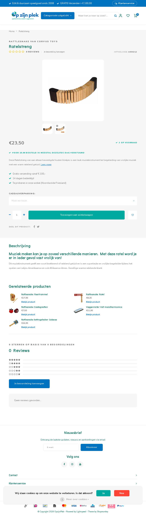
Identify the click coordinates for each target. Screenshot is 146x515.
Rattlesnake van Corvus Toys (33, 41)
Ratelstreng (24, 31)
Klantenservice (126, 3)
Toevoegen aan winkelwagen (76, 214)
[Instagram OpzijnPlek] (72, 464)
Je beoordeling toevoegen (54, 52)
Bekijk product (28, 302)
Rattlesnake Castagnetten (34, 306)
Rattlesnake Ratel (95, 294)
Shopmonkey (102, 511)
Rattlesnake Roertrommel (34, 294)
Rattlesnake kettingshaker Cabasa (39, 319)
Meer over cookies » (77, 499)
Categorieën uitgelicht (56, 15)
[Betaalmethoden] (25, 505)
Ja (103, 493)
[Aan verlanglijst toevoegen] (132, 215)
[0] (135, 15)
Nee (121, 493)
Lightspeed (81, 511)
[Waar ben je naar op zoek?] (115, 15)
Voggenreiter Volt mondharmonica (104, 306)
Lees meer (46, 164)
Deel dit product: (19, 227)
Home (11, 31)
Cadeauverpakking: (22, 193)
